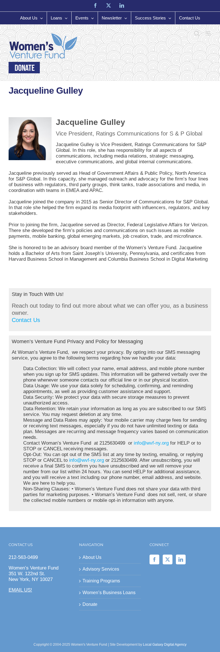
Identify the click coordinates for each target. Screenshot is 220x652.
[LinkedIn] (181, 559)
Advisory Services (100, 569)
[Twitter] (167, 559)
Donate (89, 604)
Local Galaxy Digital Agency (164, 645)
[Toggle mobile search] (197, 33)
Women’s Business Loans (108, 592)
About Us (91, 557)
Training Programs (101, 580)
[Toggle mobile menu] (208, 33)
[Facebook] (154, 559)
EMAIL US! (20, 590)
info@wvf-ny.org (151, 443)
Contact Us (26, 320)
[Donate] (24, 67)
